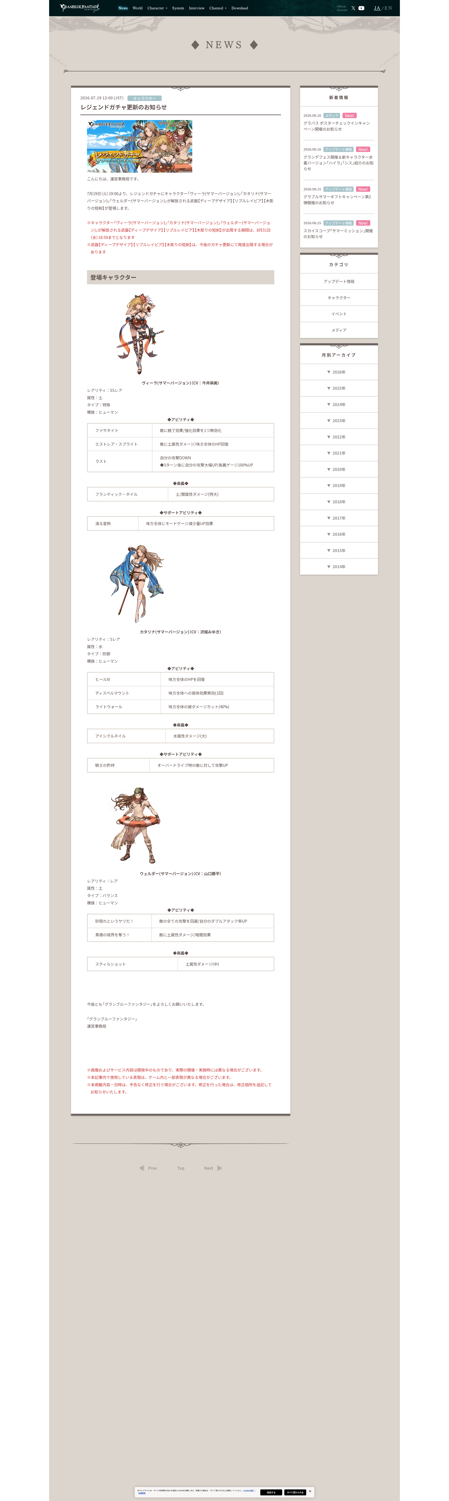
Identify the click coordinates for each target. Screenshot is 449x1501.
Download (240, 8)
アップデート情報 (339, 281)
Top (180, 1168)
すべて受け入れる (295, 1492)
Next (208, 1168)
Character (156, 8)
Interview (197, 8)
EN (388, 8)
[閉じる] (310, 1491)
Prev (152, 1168)
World (138, 8)
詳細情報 (141, 1493)
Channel (216, 8)
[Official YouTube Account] (361, 8)
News (123, 8)
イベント (339, 313)
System (178, 8)
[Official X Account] (353, 8)
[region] (224, 1492)
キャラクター (339, 297)
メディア (339, 330)
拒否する (271, 1492)
